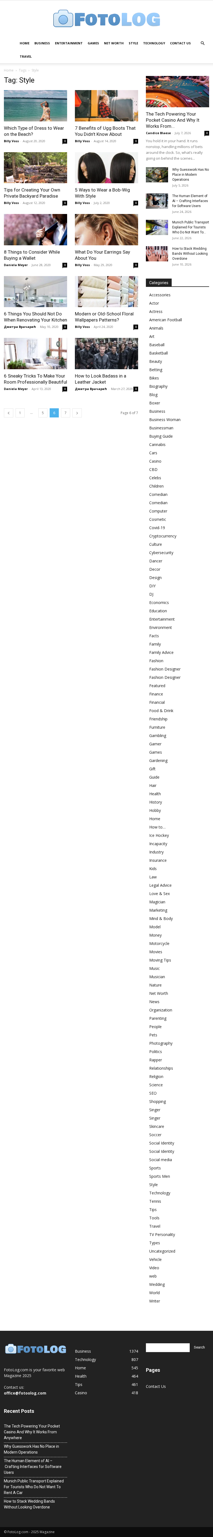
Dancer (155, 561)
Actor (154, 303)
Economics (159, 602)
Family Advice (161, 652)
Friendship (158, 719)
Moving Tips (160, 960)
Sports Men (159, 1176)
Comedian (158, 494)
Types (154, 1242)
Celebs (155, 477)
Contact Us (180, 43)
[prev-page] (8, 412)
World (154, 1292)
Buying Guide (161, 436)
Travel (26, 56)
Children (156, 486)
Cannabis (157, 444)
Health (155, 793)
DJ (151, 594)
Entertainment (69, 43)
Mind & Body (161, 918)
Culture (155, 544)
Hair (152, 785)
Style (133, 43)
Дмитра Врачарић (20, 327)
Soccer (155, 1134)
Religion (156, 1076)
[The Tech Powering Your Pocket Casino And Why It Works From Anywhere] (177, 91)
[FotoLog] (106, 19)
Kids (153, 868)
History (155, 802)
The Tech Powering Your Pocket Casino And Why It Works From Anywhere (32, 1432)
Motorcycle (159, 943)
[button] (202, 43)
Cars (153, 452)
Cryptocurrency (162, 536)
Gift (152, 768)
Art (151, 336)
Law (153, 877)
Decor (154, 569)
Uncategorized (162, 1251)
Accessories (160, 294)
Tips (153, 1209)
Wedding (157, 1284)
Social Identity (161, 1143)
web (153, 1276)
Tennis (155, 1201)
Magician (157, 901)
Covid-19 (157, 527)
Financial (157, 702)
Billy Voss (11, 141)
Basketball (158, 353)
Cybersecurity (161, 552)
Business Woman (165, 419)
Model (155, 926)
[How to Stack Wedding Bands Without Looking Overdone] (157, 253)
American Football (165, 319)
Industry (156, 852)
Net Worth (114, 43)
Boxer (154, 403)
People (155, 1026)
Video (154, 1267)
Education (158, 610)
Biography (158, 386)
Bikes (154, 378)
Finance (156, 694)
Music (154, 968)
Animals (156, 328)
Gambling (157, 735)
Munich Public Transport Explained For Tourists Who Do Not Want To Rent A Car (34, 1487)
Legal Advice (160, 885)
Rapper (155, 1059)
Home (24, 43)
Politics (155, 1051)
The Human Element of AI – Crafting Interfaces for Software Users (190, 201)
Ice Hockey (159, 835)
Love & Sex (159, 893)
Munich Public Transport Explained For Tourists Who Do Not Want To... (190, 227)
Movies (155, 951)
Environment (160, 627)
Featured (157, 685)
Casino (155, 461)
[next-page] (77, 412)
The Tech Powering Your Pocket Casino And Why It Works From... (172, 120)
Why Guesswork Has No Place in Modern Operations (190, 175)
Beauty (155, 361)
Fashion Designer (165, 669)
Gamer (155, 743)
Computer (158, 511)
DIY (152, 585)
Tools (154, 1217)
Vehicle (155, 1259)
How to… (157, 827)
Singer (154, 1109)
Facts (154, 635)
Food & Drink (161, 710)
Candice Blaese (158, 133)
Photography (161, 1043)
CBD (153, 469)
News (154, 1001)
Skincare (156, 1126)
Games (93, 43)
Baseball (156, 344)
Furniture (157, 727)
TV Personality (162, 1234)
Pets (153, 1035)
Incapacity (158, 843)
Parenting (157, 1018)
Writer (154, 1301)
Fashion (156, 660)
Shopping (157, 1101)
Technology (154, 43)
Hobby (155, 810)
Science (156, 1084)
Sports (155, 1168)
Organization (160, 1010)
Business (42, 43)
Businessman (161, 427)
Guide (154, 777)
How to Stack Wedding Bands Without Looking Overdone (190, 254)
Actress (156, 311)
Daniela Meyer (16, 265)
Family (155, 644)
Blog (153, 394)
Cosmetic (157, 519)
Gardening (158, 760)
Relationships (161, 1068)
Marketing (158, 910)
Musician (157, 976)
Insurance (158, 860)
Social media (160, 1159)
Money (155, 935)
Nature (155, 985)
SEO (153, 1093)
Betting (155, 369)
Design (155, 577)
